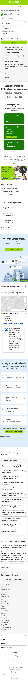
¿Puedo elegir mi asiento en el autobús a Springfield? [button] (11, 525)
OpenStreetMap (20, 309)
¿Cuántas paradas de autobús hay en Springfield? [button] (12, 483)
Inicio (2, 6)
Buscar (14, 42)
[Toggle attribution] (25, 310)
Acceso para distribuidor (12, 667)
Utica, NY (3, 629)
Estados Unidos (18, 6)
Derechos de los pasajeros (9, 671)
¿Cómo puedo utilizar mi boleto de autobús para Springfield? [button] (12, 494)
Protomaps (14, 309)
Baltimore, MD (5, 596)
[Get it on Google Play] (10, 656)
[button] (14, 19)
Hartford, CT (4, 611)
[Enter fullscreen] (25, 305)
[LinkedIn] (14, 663)
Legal (20, 667)
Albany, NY (4, 606)
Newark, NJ (4, 594)
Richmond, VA (4, 601)
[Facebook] (13, 663)
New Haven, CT (5, 615)
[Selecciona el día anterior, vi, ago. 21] (23, 29)
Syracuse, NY (4, 608)
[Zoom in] (25, 298)
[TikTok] (15, 663)
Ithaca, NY (4, 618)
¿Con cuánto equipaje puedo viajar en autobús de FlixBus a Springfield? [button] (13, 466)
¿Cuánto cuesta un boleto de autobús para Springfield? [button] (13, 489)
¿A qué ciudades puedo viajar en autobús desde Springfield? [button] (11, 519)
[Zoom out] (25, 300)
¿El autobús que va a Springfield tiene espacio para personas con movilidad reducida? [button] (13, 512)
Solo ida (6, 14)
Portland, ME (4, 622)
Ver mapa (11, 136)
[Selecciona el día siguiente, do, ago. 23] (25, 29)
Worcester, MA (5, 620)
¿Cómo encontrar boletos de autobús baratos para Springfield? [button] (13, 530)
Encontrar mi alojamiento (11, 38)
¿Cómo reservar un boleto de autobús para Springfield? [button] (13, 471)
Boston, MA (4, 587)
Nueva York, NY (5, 585)
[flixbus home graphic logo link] (14, 2)
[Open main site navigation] (2, 2)
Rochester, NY (5, 613)
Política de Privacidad (14, 669)
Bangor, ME (4, 625)
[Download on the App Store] (19, 656)
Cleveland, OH (5, 604)
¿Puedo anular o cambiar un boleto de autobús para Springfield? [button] (13, 506)
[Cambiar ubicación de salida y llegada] (24, 21)
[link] (14, 258)
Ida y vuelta (17, 14)
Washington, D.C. (5, 589)
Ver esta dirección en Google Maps (13, 323)
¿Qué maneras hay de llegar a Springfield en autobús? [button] (10, 477)
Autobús (9, 6)
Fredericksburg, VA (6, 627)
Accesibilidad (14, 673)
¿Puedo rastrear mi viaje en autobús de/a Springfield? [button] (12, 500)
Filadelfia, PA (4, 592)
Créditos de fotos (21, 671)
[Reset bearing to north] (25, 302)
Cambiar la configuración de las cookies (16, 674)
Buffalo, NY (4, 599)
